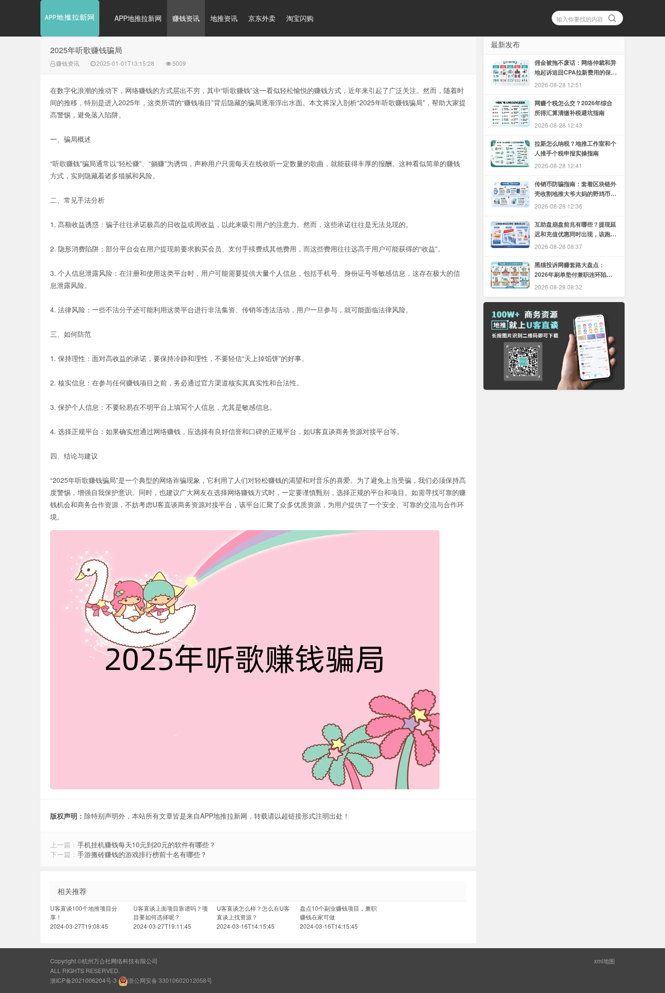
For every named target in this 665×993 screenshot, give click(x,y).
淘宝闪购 (300, 18)
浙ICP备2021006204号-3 (83, 980)
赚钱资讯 (186, 18)
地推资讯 (224, 18)
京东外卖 (262, 18)
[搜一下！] (612, 16)
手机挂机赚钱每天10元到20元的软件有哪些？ (146, 844)
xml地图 (604, 960)
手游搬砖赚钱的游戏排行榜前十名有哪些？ (142, 854)
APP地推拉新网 (138, 18)
